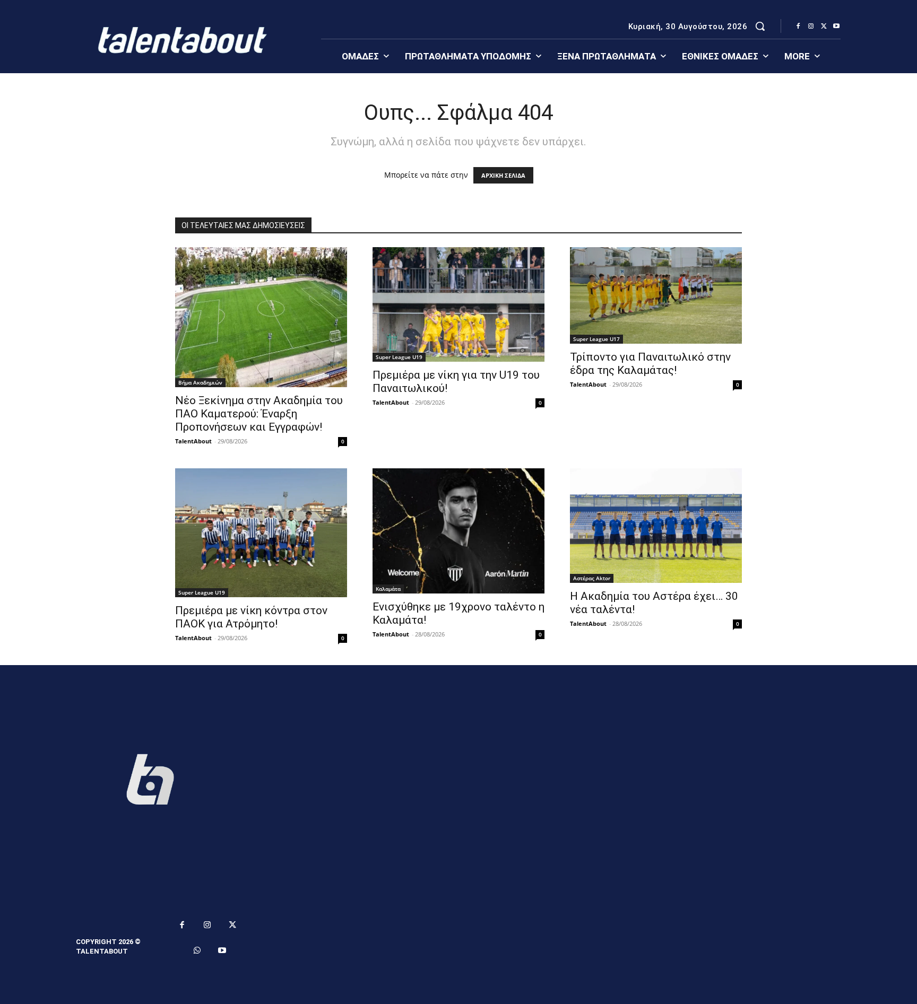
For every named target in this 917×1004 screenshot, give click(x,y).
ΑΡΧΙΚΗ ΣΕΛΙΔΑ (503, 175)
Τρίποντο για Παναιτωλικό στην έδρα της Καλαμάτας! (650, 364)
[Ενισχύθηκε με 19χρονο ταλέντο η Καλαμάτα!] (458, 530)
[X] (823, 26)
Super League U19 (399, 357)
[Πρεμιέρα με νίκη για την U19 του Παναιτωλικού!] (458, 304)
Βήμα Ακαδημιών (200, 382)
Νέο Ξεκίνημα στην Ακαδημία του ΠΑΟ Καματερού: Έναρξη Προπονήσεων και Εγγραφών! (259, 413)
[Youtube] (836, 26)
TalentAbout (193, 441)
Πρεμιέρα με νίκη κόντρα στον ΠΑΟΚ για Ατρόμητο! (251, 617)
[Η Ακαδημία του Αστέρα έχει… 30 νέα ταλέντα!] (656, 525)
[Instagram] (810, 26)
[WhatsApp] (197, 951)
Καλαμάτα (388, 588)
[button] (760, 26)
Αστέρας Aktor (591, 578)
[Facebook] (798, 26)
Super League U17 (596, 339)
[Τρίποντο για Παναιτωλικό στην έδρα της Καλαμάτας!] (656, 295)
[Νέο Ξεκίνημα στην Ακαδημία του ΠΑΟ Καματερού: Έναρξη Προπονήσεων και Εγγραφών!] (261, 317)
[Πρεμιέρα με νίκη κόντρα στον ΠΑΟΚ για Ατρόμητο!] (261, 532)
